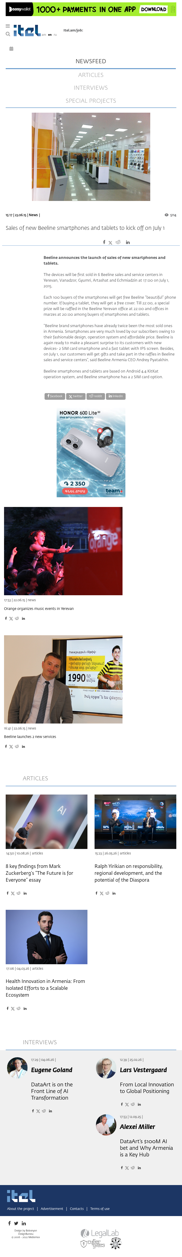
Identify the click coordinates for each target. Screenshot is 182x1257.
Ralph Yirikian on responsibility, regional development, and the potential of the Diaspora (129, 873)
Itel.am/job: (73, 30)
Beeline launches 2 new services (30, 737)
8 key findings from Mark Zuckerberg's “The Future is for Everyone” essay (39, 873)
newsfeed (91, 61)
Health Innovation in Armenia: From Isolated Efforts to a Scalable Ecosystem (45, 988)
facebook (56, 396)
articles (91, 75)
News (33, 215)
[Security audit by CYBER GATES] (93, 1244)
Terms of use (100, 1209)
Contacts (77, 1209)
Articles (37, 853)
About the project (21, 1209)
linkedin (117, 396)
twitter (77, 396)
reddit (97, 396)
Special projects (91, 101)
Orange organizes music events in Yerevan (39, 609)
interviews (91, 88)
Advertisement (52, 1209)
